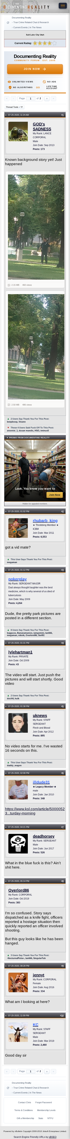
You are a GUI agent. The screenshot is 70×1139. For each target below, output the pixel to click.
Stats (40, 1118)
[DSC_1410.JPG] (37, 227)
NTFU (50, 1118)
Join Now (32, 69)
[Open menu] (63, 6)
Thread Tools (13, 107)
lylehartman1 (20, 652)
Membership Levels (46, 1110)
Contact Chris (24, 1102)
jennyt (38, 975)
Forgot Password (43, 1102)
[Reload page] (8, 22)
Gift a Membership (25, 1118)
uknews (40, 715)
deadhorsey (43, 836)
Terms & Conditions (23, 1110)
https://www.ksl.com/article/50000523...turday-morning (35, 811)
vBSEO (52, 1137)
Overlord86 (18, 890)
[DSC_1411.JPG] (37, 347)
